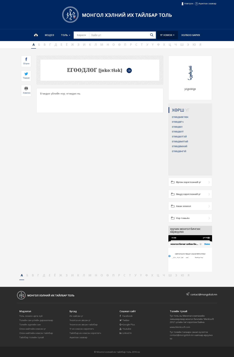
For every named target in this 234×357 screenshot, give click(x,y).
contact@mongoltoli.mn (203, 294)
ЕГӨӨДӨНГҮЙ (179, 151)
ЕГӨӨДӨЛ (177, 126)
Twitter (126, 320)
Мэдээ (49, 35)
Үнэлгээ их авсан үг (80, 320)
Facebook (127, 315)
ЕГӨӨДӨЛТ (178, 131)
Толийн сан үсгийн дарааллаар (36, 320)
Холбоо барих (190, 35)
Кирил (83, 35)
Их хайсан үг (76, 315)
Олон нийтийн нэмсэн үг (32, 328)
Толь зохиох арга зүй (30, 315)
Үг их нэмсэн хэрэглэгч (82, 328)
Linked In (127, 333)
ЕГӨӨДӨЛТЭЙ (179, 136)
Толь (65, 35)
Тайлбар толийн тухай (31, 337)
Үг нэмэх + (167, 35)
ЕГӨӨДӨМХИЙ (179, 146)
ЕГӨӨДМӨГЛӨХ (180, 117)
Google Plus (128, 324)
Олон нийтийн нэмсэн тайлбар (36, 333)
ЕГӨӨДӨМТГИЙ (180, 141)
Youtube (126, 328)
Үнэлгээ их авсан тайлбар (84, 324)
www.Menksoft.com (180, 327)
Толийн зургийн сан (30, 324)
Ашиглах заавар (207, 3)
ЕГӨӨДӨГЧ (177, 121)
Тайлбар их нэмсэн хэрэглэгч (85, 333)
